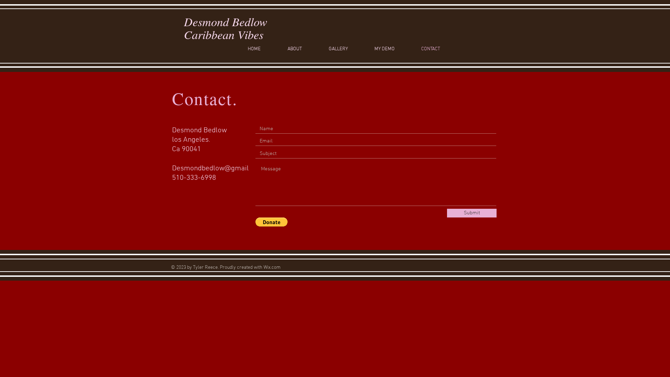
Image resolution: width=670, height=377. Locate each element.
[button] (271, 222)
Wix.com (272, 268)
